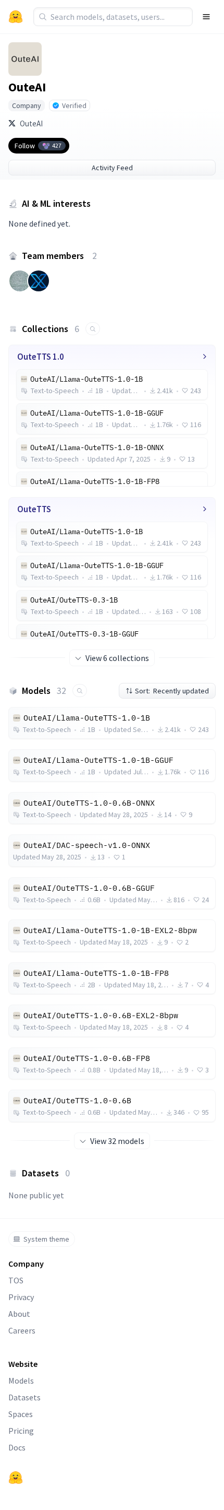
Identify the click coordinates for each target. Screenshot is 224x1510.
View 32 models (117, 1141)
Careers (21, 1330)
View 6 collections (117, 658)
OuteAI (31, 123)
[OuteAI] (25, 59)
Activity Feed (112, 167)
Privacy (21, 1297)
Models (21, 1380)
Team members (59, 256)
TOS (15, 1280)
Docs (17, 1447)
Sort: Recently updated (172, 690)
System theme (46, 1239)
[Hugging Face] (15, 1477)
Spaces (20, 1414)
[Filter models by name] (79, 690)
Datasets (24, 1397)
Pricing (21, 1430)
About (19, 1313)
